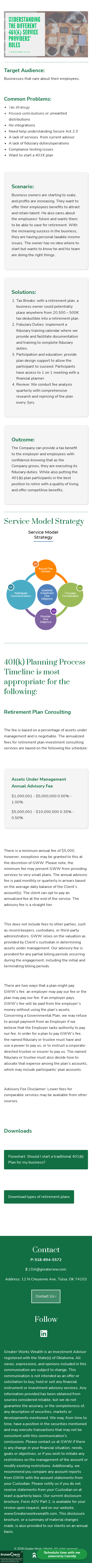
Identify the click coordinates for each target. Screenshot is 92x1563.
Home (9, 19)
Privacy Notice (18, 95)
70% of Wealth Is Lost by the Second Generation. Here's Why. (39, 109)
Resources (14, 84)
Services (12, 41)
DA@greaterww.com (48, 1269)
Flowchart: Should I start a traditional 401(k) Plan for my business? (46, 1159)
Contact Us (46, 1296)
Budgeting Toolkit (22, 123)
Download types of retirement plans (39, 1196)
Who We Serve (18, 52)
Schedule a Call (19, 63)
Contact (12, 73)
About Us (13, 30)
